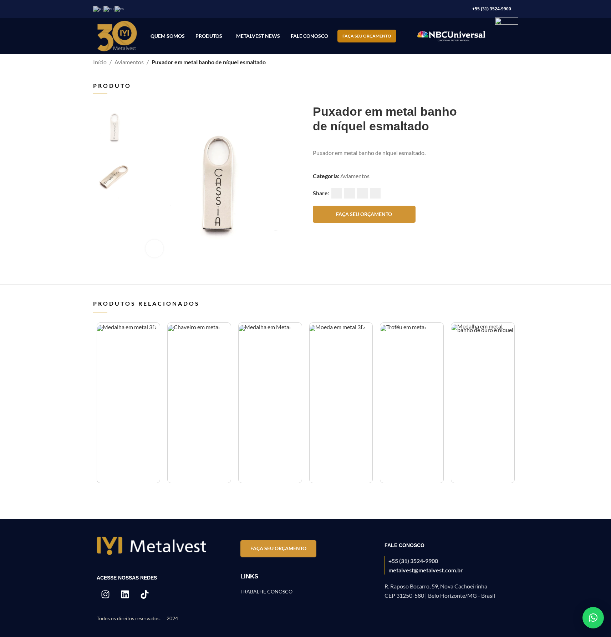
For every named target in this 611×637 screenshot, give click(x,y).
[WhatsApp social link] (375, 193)
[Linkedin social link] (362, 193)
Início (100, 62)
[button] (593, 617)
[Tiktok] (145, 594)
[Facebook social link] (336, 193)
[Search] (406, 36)
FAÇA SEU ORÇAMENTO (366, 36)
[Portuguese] (98, 8)
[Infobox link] (449, 565)
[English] (108, 8)
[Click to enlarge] (154, 248)
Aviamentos (129, 62)
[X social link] (349, 193)
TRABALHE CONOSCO (266, 591)
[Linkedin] (125, 594)
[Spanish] (119, 8)
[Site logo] (117, 35)
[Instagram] (105, 594)
